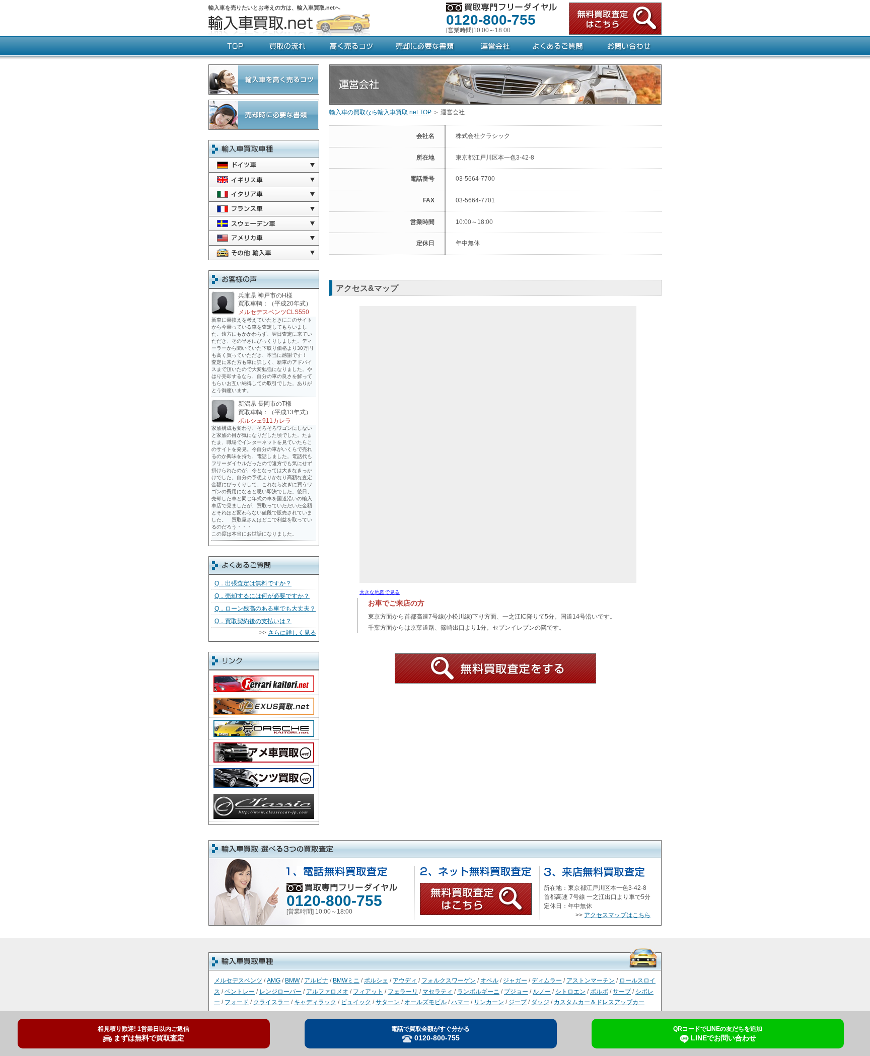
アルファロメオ (327, 991)
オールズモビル (425, 1002)
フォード (237, 1002)
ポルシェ (376, 980)
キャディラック (315, 1002)
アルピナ (316, 980)
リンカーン (489, 1002)
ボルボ (599, 991)
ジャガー (515, 980)
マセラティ (437, 991)
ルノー (542, 991)
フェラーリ (403, 991)
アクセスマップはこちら (617, 915)
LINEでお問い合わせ (717, 1033)
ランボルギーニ (478, 991)
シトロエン (570, 991)
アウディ (405, 980)
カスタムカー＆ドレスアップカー (599, 1002)
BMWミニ (346, 980)
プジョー (516, 991)
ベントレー (240, 991)
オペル (489, 980)
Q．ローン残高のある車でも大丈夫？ (265, 608)
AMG (273, 980)
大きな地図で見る (379, 592)
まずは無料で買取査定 (143, 1033)
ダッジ (540, 1002)
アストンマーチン (590, 980)
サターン (388, 1002)
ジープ (518, 1002)
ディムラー (547, 980)
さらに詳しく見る (292, 632)
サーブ (622, 991)
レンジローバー (280, 991)
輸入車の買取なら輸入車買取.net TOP (380, 112)
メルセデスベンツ (238, 980)
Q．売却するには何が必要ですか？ (262, 595)
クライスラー (271, 1002)
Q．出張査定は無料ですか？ (253, 583)
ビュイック (356, 1002)
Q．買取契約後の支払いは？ (253, 621)
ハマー (460, 1002)
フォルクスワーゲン (448, 980)
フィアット (368, 991)
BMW (292, 980)
